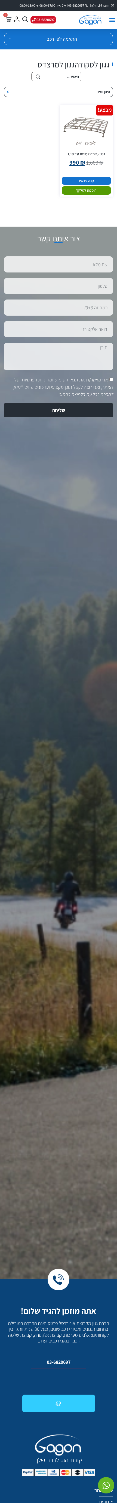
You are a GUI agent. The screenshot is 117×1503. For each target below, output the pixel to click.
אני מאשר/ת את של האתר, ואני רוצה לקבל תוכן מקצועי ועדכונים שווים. (63, 387)
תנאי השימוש (66, 380)
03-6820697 (58, 1362)
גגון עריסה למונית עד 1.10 (86, 154)
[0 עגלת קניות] (8, 19)
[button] (112, 20)
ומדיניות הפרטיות (37, 380)
